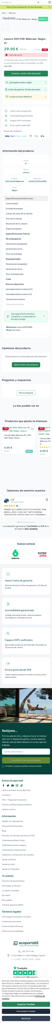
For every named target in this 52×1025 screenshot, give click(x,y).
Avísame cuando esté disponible (26, 73)
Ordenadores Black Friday (13, 840)
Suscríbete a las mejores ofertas (26, 760)
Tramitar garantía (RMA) (12, 905)
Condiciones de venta (11, 921)
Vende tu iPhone (9, 859)
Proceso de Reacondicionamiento (17, 804)
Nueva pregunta (26, 393)
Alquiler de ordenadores (12, 821)
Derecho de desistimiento (13, 881)
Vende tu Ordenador (11, 869)
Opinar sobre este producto (26, 365)
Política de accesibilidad (12, 931)
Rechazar (26, 1018)
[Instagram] (17, 785)
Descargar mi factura (11, 886)
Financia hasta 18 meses (12, 926)
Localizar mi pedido (10, 890)
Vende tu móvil (8, 864)
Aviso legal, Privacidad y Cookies (16, 917)
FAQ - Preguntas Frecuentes (14, 800)
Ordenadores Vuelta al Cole (14, 850)
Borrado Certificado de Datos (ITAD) (18, 835)
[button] (5, 27)
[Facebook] (3, 785)
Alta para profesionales (12, 826)
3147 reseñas (31, 528)
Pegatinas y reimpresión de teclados (18, 855)
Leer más (8, 66)
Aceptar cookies (26, 1004)
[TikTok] (21, 785)
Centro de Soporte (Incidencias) (16, 790)
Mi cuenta (6, 895)
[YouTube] (12, 785)
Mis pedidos (7, 900)
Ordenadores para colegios (14, 845)
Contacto (6, 795)
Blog (4, 831)
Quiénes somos (9, 809)
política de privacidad (32, 766)
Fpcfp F (14, 499)
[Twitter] (7, 785)
